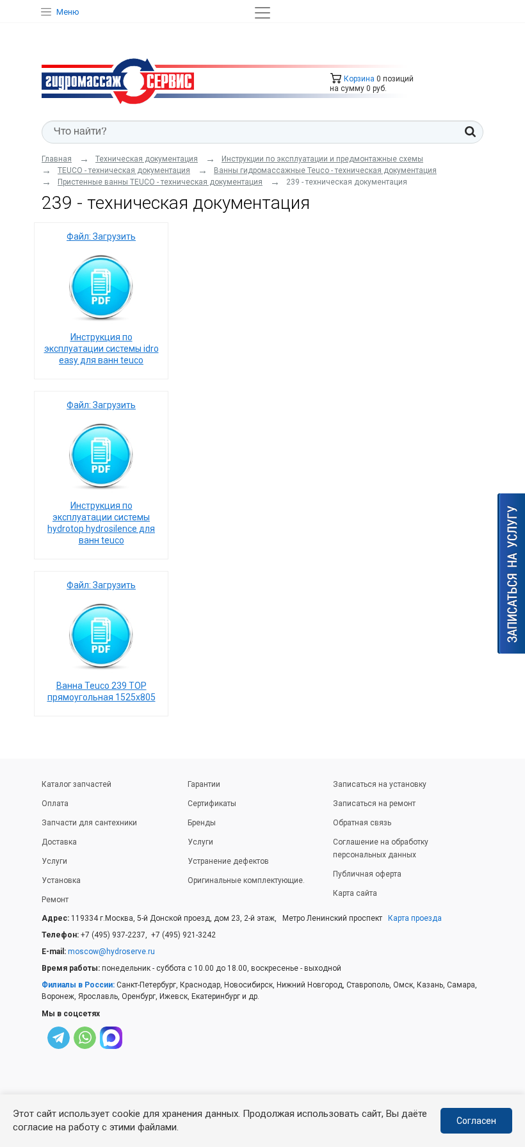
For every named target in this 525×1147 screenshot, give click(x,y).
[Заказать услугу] (511, 573)
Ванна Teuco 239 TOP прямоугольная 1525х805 (101, 691)
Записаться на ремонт (374, 803)
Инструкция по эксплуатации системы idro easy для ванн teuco (101, 348)
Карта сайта (355, 893)
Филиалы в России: (78, 984)
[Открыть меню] (262, 13)
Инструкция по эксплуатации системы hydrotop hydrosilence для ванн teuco (101, 522)
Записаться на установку (379, 784)
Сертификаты (212, 803)
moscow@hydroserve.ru (111, 951)
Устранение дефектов (228, 861)
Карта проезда (415, 918)
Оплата (55, 803)
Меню (67, 12)
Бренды (202, 822)
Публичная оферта (367, 874)
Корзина (358, 78)
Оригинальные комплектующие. (246, 880)
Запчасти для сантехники (89, 822)
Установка (61, 880)
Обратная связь (362, 822)
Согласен (476, 1121)
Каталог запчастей (76, 784)
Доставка (59, 842)
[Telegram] (58, 1040)
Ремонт (55, 899)
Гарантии (204, 784)
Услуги (54, 861)
